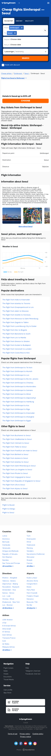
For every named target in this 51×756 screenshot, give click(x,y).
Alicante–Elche (32, 581)
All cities (30, 566)
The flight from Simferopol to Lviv (15, 375)
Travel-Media (9, 679)
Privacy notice (25, 736)
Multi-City (29, 21)
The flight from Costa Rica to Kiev (16, 353)
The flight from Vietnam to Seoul (15, 443)
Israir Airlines (7, 635)
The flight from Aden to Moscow (15, 311)
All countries (7, 566)
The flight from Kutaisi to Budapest (16, 345)
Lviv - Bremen (7, 605)
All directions (7, 608)
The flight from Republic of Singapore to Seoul (21, 481)
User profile (8, 690)
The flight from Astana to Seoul (15, 458)
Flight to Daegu (8, 509)
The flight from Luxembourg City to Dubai (19, 326)
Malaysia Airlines (8, 647)
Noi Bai (29, 605)
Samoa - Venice (8, 593)
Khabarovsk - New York (11, 602)
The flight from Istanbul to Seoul (15, 462)
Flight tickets (8, 668)
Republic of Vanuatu (10, 554)
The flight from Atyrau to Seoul (14, 488)
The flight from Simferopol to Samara (17, 390)
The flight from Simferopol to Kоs (15, 405)
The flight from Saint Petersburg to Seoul (19, 466)
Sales (6, 671)
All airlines (6, 650)
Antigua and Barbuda (10, 551)
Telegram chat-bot (33, 671)
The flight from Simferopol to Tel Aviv (17, 367)
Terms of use (12, 734)
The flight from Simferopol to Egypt (16, 420)
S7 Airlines (6, 632)
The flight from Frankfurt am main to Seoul (19, 450)
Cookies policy (37, 734)
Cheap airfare (6, 73)
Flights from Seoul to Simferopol (13, 78)
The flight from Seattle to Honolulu (16, 315)
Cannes (29, 563)
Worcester (30, 557)
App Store (7, 692)
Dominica (5, 539)
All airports (31, 608)
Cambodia (6, 545)
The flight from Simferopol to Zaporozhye (19, 398)
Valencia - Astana (9, 581)
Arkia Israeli (6, 629)
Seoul (26, 73)
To (5, 33)
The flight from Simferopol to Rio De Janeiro (20, 379)
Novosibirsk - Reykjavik (10, 587)
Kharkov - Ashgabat (9, 578)
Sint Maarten (7, 557)
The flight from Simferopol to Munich (17, 371)
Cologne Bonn (32, 584)
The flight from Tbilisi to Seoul (14, 447)
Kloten (29, 587)
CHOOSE (25, 101)
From (6, 28)
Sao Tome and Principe (11, 563)
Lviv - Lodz (6, 596)
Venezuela (6, 548)
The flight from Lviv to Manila (14, 337)
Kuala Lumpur (32, 578)
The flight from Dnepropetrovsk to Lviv (18, 307)
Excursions (8, 676)
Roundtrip (8, 21)
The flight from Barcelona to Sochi (16, 334)
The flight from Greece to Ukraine (16, 341)
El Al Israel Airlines (9, 626)
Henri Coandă (32, 593)
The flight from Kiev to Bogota (14, 330)
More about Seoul (25, 226)
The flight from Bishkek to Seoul (15, 454)
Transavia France (8, 638)
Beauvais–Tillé (32, 602)
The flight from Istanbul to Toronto (16, 303)
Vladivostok (31, 545)
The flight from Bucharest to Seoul (16, 435)
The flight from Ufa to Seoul (13, 485)
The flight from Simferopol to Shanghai (18, 417)
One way (19, 21)
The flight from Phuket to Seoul (15, 473)
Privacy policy (25, 734)
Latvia (4, 536)
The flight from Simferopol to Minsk (16, 394)
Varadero (30, 551)
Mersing (30, 548)
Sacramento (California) (35, 554)
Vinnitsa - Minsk (8, 599)
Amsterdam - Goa (9, 590)
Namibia (5, 560)
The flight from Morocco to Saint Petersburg (20, 318)
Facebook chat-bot (33, 674)
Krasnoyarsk (31, 539)
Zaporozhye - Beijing (10, 584)
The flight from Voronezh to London (17, 349)
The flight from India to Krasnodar (16, 300)
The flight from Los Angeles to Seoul (17, 469)
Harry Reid (31, 590)
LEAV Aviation (7, 619)
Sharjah (29, 560)
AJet (4, 641)
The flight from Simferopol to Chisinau (17, 383)
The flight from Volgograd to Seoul (16, 477)
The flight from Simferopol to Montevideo (19, 386)
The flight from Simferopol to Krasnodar (18, 413)
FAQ (27, 668)
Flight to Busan (8, 505)
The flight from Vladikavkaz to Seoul (17, 439)
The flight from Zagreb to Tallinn (15, 322)
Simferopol (18, 73)
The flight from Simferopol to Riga (16, 409)
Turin (28, 536)
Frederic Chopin (33, 596)
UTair (4, 623)
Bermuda (5, 542)
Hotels (6, 674)
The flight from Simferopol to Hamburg (18, 402)
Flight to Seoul (8, 512)
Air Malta (5, 644)
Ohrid (29, 542)
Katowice (30, 599)
